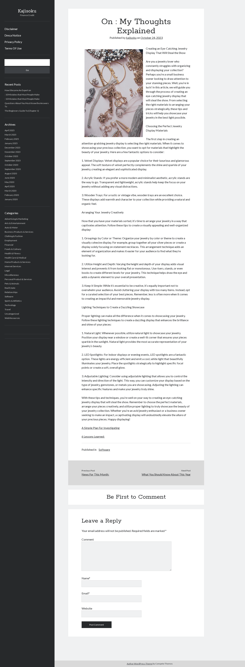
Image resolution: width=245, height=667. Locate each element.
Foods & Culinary (13, 249)
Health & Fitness (13, 253)
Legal (7, 270)
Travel (8, 309)
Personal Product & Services (18, 279)
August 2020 (11, 173)
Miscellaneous (12, 275)
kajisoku (131, 37)
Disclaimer (11, 29)
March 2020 (10, 190)
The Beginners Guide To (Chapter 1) (22, 110)
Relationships (11, 292)
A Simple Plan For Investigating (101, 428)
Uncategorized (12, 313)
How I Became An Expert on (18, 90)
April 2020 (10, 186)
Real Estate (10, 288)
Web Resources (12, 318)
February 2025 (12, 139)
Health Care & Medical (15, 257)
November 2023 (12, 152)
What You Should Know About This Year (166, 474)
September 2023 (13, 160)
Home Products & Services (17, 262)
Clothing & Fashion (14, 236)
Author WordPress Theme (139, 663)
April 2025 (10, 130)
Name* (86, 578)
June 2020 (10, 177)
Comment (88, 539)
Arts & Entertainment (15, 223)
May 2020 (9, 182)
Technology (10, 305)
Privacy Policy (13, 41)
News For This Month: (95, 474)
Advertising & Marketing (16, 219)
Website (87, 608)
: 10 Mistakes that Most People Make (22, 94)
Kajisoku (27, 11)
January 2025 (11, 143)
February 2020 (12, 195)
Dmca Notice (12, 35)
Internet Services (13, 266)
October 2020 (11, 164)
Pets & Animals (12, 283)
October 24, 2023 (152, 37)
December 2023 (12, 147)
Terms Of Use (13, 48)
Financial (9, 244)
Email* (86, 593)
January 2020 (11, 199)
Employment (11, 240)
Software (9, 296)
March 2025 (10, 134)
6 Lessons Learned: (93, 436)
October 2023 (11, 156)
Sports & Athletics (13, 300)
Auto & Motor (11, 227)
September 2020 (13, 169)
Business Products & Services (19, 231)
